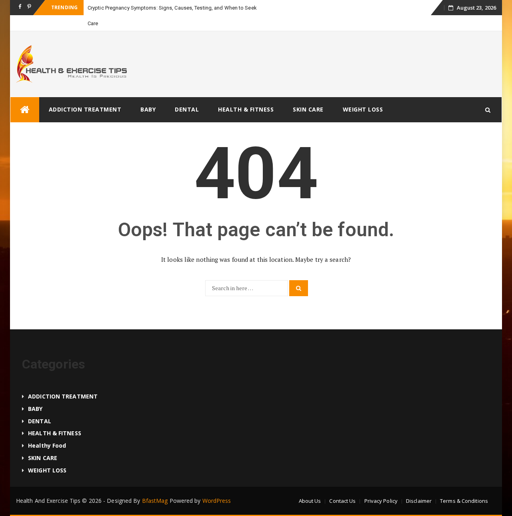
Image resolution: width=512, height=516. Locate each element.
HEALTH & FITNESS (246, 109)
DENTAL (187, 109)
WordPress (216, 500)
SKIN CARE (308, 109)
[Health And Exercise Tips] (24, 109)
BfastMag (155, 500)
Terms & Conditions (464, 500)
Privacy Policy (381, 500)
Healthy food (47, 445)
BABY (148, 109)
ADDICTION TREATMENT (85, 109)
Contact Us (342, 500)
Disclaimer (419, 500)
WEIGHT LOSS (363, 109)
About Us (310, 500)
